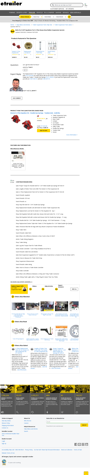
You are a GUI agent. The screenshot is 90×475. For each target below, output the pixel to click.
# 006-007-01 (46, 79)
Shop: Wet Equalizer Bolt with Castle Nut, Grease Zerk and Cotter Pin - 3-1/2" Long (39, 214)
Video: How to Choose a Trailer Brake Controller (29, 267)
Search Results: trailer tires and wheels (27, 252)
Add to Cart (43, 130)
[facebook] (75, 444)
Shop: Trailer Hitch (21, 230)
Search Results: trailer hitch (23, 233)
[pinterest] (79, 444)
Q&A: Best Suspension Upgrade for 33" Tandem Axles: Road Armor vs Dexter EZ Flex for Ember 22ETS (45, 255)
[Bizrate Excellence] (4, 462)
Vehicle (39, 12)
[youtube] (86, 444)
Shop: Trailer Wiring (21, 242)
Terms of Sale (78, 450)
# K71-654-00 (29, 75)
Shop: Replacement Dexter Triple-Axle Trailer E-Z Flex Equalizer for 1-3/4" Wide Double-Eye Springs (44, 223)
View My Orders (6, 421)
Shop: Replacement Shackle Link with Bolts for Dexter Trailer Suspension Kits (38, 208)
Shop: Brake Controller (22, 270)
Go (69, 17)
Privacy (47, 426)
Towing (12, 12)
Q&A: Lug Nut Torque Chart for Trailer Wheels (29, 245)
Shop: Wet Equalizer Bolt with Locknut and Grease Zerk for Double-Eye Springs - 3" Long (41, 217)
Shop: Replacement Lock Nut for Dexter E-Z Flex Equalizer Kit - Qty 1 (35, 211)
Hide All (74, 289)
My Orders (70, 9)
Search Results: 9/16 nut (23, 198)
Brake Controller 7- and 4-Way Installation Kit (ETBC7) (32, 339)
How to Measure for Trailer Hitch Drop (47, 339)
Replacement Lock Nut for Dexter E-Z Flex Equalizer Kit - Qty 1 (28, 52)
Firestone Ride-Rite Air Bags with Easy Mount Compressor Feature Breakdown (18, 315)
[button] (76, 309)
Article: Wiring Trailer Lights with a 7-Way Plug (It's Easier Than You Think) (37, 277)
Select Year (36, 17)
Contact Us (5, 428)
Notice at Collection (66, 450)
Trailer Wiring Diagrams (18, 338)
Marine (58, 12)
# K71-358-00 (50, 77)
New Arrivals (75, 12)
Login (3, 441)
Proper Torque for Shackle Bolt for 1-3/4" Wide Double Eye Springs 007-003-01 (59, 351)
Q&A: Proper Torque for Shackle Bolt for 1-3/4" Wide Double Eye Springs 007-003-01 (40, 186)
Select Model (59, 17)
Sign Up (4, 443)
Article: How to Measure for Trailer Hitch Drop (29, 258)
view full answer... (22, 370)
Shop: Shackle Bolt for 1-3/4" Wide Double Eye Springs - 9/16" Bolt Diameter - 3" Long (40, 220)
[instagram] (83, 444)
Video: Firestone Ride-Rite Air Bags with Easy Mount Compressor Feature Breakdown (40, 226)
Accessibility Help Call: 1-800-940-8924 (13, 450)
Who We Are (27, 421)
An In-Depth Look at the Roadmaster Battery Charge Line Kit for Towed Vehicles (61, 315)
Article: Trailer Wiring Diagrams (24, 239)
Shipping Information (8, 425)
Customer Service (57, 9)
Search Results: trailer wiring (24, 264)
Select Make (47, 17)
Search (26, 431)
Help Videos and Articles (31, 429)
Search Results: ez (21, 201)
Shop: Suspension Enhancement (25, 261)
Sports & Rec (21, 12)
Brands (66, 12)
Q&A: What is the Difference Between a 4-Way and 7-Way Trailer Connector (37, 274)
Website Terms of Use (8, 453)
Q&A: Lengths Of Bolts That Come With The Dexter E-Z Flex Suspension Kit (37, 189)
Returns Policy (6, 423)
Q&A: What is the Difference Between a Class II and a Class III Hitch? (35, 236)
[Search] (53, 5)
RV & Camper (49, 12)
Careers (26, 423)
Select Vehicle (25, 17)
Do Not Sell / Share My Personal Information (47, 450)
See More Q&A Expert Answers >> (21, 282)
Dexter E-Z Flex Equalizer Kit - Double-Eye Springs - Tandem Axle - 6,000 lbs (16, 52)
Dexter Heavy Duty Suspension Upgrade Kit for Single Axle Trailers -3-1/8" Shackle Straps (52, 52)
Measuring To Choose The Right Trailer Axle (47, 314)
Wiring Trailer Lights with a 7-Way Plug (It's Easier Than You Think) (61, 339)
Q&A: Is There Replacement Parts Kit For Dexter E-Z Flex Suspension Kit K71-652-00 (40, 192)
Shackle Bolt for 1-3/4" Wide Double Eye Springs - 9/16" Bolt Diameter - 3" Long (40, 52)
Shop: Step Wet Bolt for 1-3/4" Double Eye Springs (30, 204)
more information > (72, 135)
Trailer (32, 12)
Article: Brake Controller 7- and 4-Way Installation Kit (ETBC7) (33, 249)
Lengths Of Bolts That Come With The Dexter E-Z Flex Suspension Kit (40, 350)
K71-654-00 (44, 126)
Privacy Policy (29, 450)
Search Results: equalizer (23, 195)
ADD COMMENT (17, 98)
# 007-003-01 (33, 79)
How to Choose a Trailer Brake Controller (32, 314)
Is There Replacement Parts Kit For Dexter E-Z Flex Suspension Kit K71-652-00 (22, 351)
